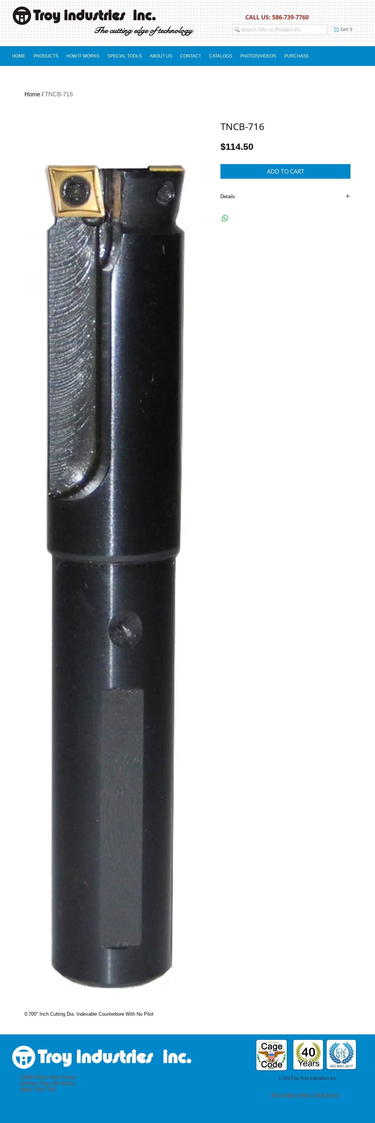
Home (32, 94)
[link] (344, 29)
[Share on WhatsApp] (225, 218)
